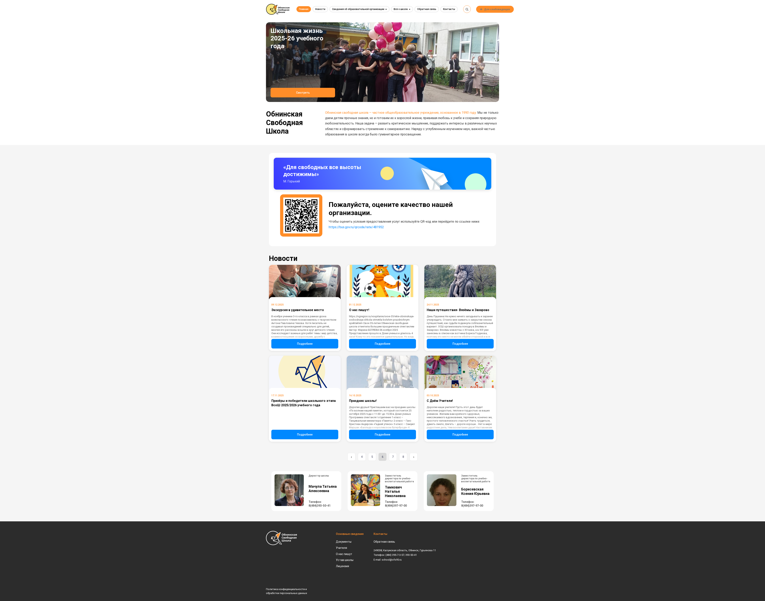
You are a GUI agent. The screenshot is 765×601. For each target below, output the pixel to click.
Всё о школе (401, 9)
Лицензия (342, 566)
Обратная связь (426, 9)
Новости (320, 9)
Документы (343, 541)
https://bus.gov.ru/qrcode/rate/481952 (356, 227)
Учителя (341, 547)
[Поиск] (467, 9)
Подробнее (305, 343)
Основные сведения (350, 533)
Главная (303, 9)
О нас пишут (344, 554)
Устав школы (344, 560)
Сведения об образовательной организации (358, 9)
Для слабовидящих (497, 9)
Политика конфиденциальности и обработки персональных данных (286, 591)
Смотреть (303, 92)
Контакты (449, 9)
